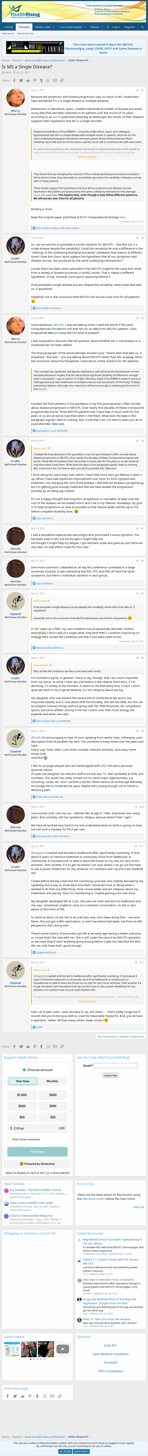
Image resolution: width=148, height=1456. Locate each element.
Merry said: (40, 448)
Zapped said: (41, 665)
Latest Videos (14, 1336)
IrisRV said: (40, 601)
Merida (15, 549)
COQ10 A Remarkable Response (31, 1215)
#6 (142, 560)
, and (52, 430)
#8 (142, 657)
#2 (142, 238)
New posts (8, 33)
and (48, 308)
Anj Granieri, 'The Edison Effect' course (35, 1190)
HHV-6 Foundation (110, 1371)
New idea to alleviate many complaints (108, 1279)
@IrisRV (59, 325)
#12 (142, 962)
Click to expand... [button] (87, 157)
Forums (24, 27)
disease (42, 389)
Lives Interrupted (70, 27)
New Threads (14, 1184)
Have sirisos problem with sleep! (31, 1203)
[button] (53, 27)
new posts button (94, 1199)
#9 (142, 731)
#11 (142, 846)
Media (95, 27)
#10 (142, 806)
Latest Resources (90, 1233)
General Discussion (20, 1197)
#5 (142, 528)
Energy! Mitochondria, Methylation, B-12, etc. (35, 1223)
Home (9, 27)
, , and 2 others (57, 228)
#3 (142, 318)
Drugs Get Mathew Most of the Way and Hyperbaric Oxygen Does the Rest (109, 1301)
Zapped (15, 614)
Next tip (139, 1207)
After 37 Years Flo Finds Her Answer (106, 1319)
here (122, 217)
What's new (42, 27)
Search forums (25, 33)
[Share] (137, 90)
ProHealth (110, 1362)
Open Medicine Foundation (110, 1354)
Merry (8, 72)
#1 (142, 90)
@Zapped (37, 853)
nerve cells (39, 195)
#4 (142, 440)
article (57, 117)
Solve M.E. (110, 1345)
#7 (142, 593)
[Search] (142, 27)
